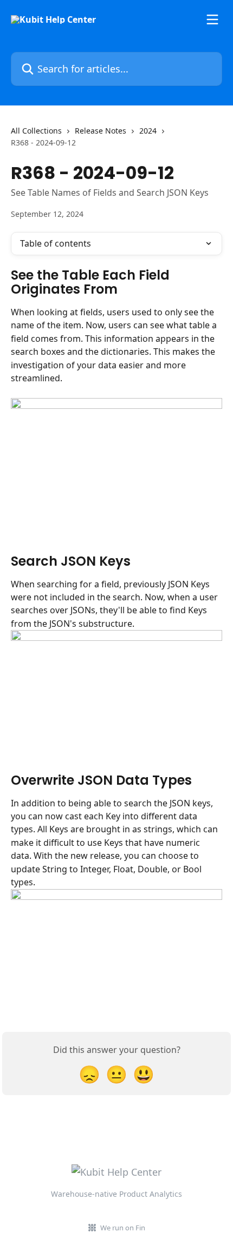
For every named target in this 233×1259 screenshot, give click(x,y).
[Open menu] (212, 19)
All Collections (36, 130)
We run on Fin (122, 1228)
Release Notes (100, 130)
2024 (148, 130)
